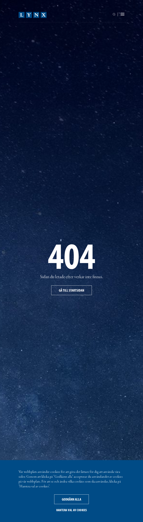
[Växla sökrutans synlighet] (115, 14)
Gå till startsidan (71, 290)
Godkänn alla (71, 499)
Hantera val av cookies (71, 510)
